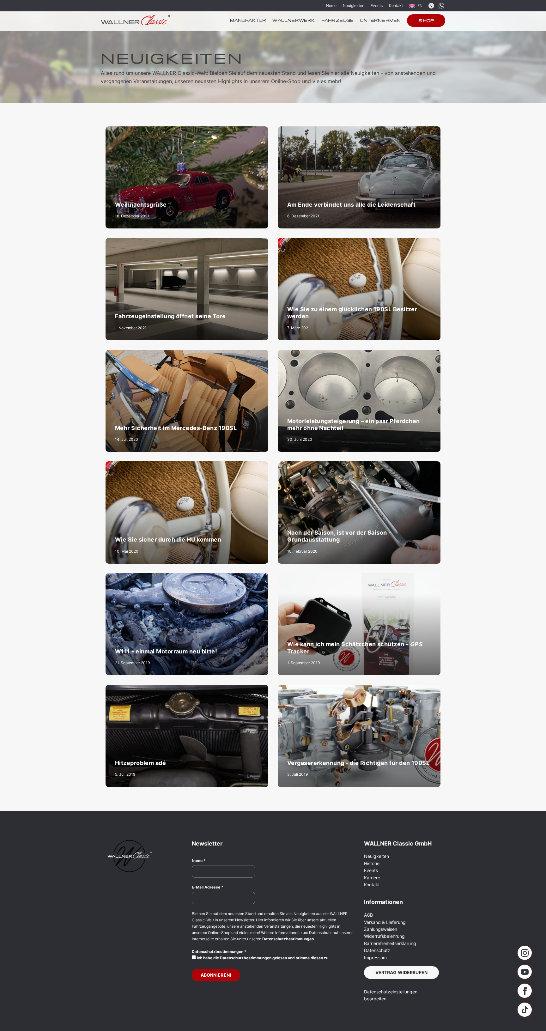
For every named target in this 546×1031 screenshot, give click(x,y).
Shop (426, 21)
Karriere (372, 877)
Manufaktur (248, 21)
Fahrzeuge (337, 21)
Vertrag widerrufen (401, 972)
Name (199, 860)
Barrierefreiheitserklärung (390, 943)
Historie (371, 863)
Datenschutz (377, 950)
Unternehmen (380, 21)
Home (331, 5)
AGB (368, 915)
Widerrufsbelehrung (384, 936)
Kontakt (396, 5)
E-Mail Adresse (207, 887)
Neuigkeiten (353, 5)
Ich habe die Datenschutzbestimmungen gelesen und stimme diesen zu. (263, 957)
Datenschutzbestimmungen (288, 939)
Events (377, 5)
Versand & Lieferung (385, 922)
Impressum (375, 957)
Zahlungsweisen (380, 929)
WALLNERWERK (293, 21)
